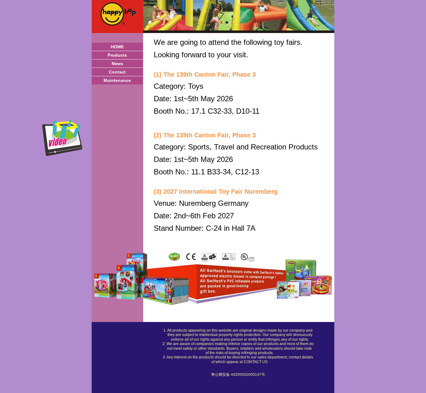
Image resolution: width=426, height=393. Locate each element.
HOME (117, 46)
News (117, 63)
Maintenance (117, 80)
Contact (117, 71)
